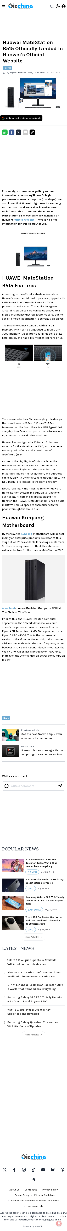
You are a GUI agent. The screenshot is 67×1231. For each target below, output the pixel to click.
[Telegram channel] (33, 1179)
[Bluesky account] (53, 1170)
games (32, 872)
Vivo (31, 888)
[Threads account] (62, 1170)
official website (24, 219)
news (6, 718)
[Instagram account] (24, 1170)
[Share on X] (18, 132)
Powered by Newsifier (33, 1226)
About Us (14, 1189)
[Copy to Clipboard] (32, 132)
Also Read (8, 608)
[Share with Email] (25, 132)
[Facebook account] (14, 1170)
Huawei (7, 68)
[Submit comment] (60, 786)
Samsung (34, 909)
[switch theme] (57, 6)
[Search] (52, 6)
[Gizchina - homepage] (20, 6)
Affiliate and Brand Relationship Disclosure (35, 1200)
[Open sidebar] (3, 6)
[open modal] (64, 6)
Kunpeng (26, 533)
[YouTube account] (43, 1170)
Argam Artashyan (18, 72)
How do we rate (35, 1206)
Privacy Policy (50, 1189)
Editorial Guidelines (44, 1195)
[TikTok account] (33, 1170)
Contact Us (31, 1189)
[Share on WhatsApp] (5, 132)
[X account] (5, 1170)
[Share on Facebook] (11, 132)
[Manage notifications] (59, 1223)
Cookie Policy (22, 1195)
